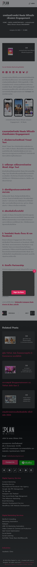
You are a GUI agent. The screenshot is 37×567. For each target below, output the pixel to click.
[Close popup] (34, 271)
